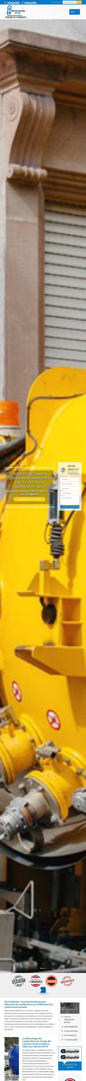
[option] (43, 540)
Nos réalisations (29, 499)
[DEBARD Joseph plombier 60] (15, 11)
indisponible (13, 2)
